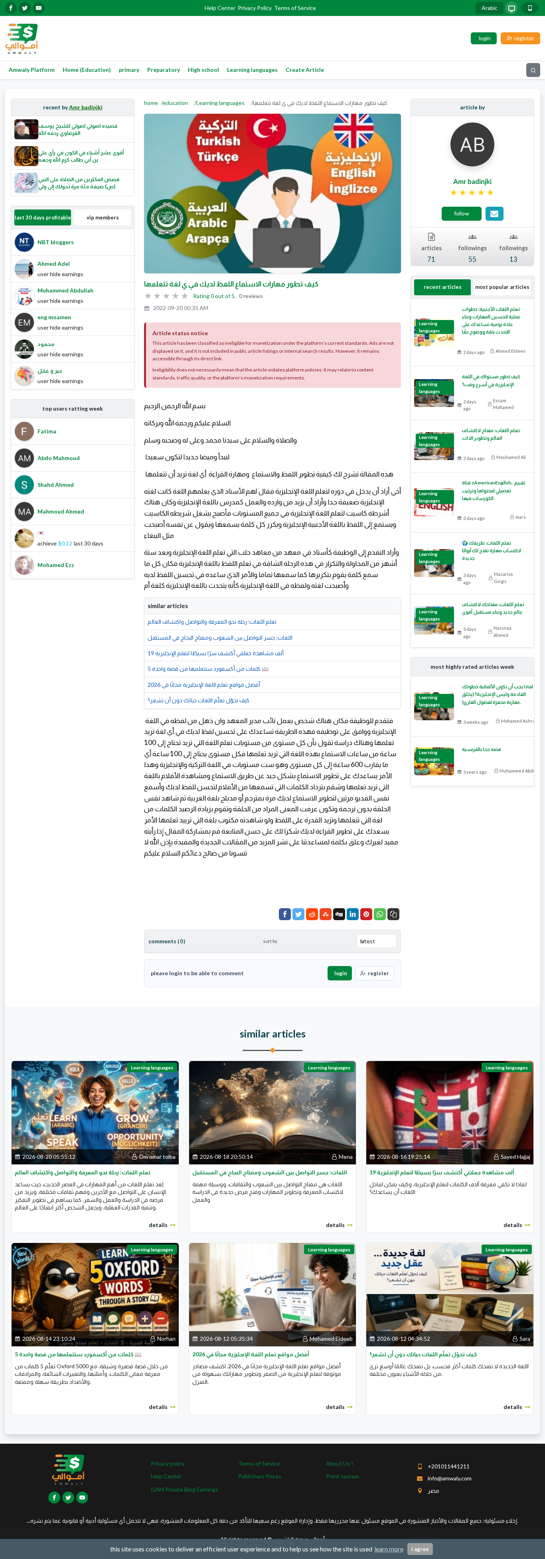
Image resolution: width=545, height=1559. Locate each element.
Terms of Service (295, 7)
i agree (420, 1549)
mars (520, 517)
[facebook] (11, 8)
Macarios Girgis (503, 577)
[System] (511, 8)
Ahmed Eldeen (511, 351)
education (175, 102)
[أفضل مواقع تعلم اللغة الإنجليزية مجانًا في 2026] (272, 1293)
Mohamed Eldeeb (331, 1338)
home (151, 102)
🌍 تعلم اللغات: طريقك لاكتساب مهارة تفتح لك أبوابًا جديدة (491, 550)
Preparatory (163, 69)
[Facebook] (285, 914)
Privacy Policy (255, 7)
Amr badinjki (86, 107)
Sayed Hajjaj (515, 1156)
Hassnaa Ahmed (502, 631)
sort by (270, 941)
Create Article (305, 69)
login (340, 973)
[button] (393, 914)
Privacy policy (167, 1463)
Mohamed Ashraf (519, 720)
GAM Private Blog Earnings (184, 1489)
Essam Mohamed (503, 404)
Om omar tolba (157, 1156)
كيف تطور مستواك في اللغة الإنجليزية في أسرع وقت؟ (491, 380)
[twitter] (25, 8)
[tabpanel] (72, 309)
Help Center (220, 7)
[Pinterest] (366, 914)
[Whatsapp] (380, 914)
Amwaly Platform (32, 69)
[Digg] (339, 914)
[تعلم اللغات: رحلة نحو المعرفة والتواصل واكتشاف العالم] (95, 1111)
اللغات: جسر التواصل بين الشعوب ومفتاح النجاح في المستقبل (220, 637)
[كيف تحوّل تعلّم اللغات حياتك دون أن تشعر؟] (449, 1293)
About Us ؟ (339, 1463)
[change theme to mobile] (530, 8)
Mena (346, 1156)
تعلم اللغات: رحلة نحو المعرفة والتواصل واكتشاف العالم (212, 621)
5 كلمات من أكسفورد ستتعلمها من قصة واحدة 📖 (208, 668)
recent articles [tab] (443, 287)
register (378, 973)
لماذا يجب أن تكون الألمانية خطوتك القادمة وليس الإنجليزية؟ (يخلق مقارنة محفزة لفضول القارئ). (497, 694)
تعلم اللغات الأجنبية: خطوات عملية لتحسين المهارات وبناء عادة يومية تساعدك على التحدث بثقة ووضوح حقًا (491, 320)
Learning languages (252, 69)
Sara (524, 1338)
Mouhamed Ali (511, 457)
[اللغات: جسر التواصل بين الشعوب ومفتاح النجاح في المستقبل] (272, 1111)
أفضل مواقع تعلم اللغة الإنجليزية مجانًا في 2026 (204, 684)
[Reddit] (312, 914)
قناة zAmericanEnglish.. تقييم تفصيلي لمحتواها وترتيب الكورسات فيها (493, 490)
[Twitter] (298, 914)
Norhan (166, 1338)
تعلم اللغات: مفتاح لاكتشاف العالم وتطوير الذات (491, 434)
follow (461, 213)
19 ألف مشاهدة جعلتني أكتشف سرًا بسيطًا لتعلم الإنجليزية (216, 653)
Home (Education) (87, 69)
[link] (473, 192)
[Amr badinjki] (472, 143)
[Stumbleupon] (326, 914)
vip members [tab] (103, 217)
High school (203, 69)
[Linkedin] (353, 914)
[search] (533, 70)
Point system (342, 1476)
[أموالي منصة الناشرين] (21, 37)
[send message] (495, 214)
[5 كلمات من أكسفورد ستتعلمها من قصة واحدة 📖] (95, 1293)
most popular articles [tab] (502, 287)
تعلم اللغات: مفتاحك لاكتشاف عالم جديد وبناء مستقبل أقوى (493, 608)
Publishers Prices (259, 1476)
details (158, 1224)
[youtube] (39, 8)
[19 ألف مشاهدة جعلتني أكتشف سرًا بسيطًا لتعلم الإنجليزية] (449, 1111)
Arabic (490, 7)
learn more (388, 1549)
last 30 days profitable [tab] (43, 217)
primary (129, 69)
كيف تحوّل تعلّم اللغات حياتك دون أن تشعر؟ (198, 700)
